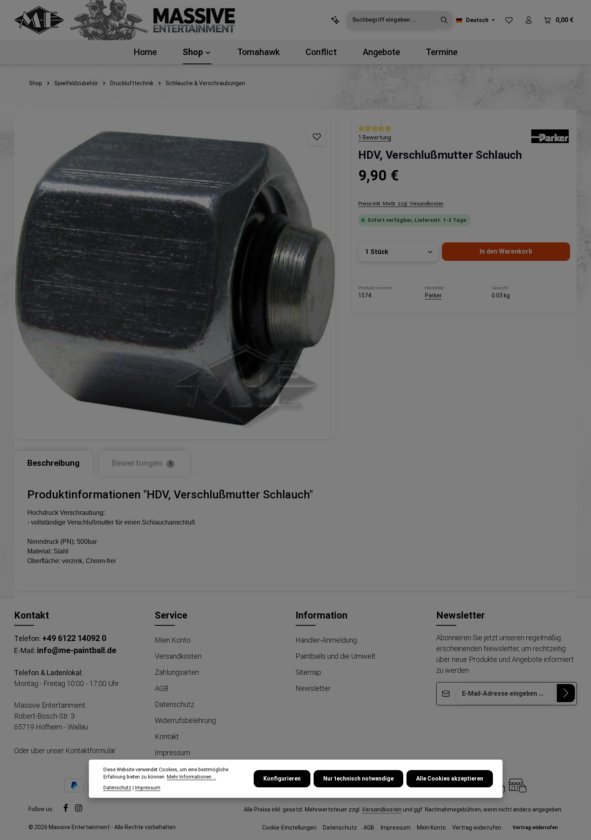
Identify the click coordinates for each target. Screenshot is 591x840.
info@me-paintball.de (76, 650)
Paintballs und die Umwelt (336, 656)
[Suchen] (444, 20)
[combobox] (391, 20)
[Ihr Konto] (528, 20)
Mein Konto (173, 640)
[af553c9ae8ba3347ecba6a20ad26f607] (550, 135)
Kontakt (167, 736)
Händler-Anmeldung (326, 640)
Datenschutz (174, 704)
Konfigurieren (282, 778)
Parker (433, 295)
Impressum (172, 752)
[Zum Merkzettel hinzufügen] (317, 136)
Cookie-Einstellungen (289, 827)
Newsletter (313, 688)
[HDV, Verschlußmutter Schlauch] (174, 278)
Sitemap (308, 672)
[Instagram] (78, 810)
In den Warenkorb (506, 251)
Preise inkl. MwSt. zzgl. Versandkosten (400, 204)
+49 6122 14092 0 (74, 638)
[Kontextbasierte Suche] (335, 20)
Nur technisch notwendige (358, 778)
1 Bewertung (374, 137)
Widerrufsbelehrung (185, 720)
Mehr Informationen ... (191, 777)
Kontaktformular (91, 750)
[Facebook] (66, 810)
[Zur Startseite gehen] (39, 20)
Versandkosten (178, 656)
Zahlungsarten (177, 672)
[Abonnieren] (566, 693)
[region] (175, 278)
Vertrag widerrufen (476, 827)
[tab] (53, 463)
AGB (161, 688)
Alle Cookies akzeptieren (449, 778)
